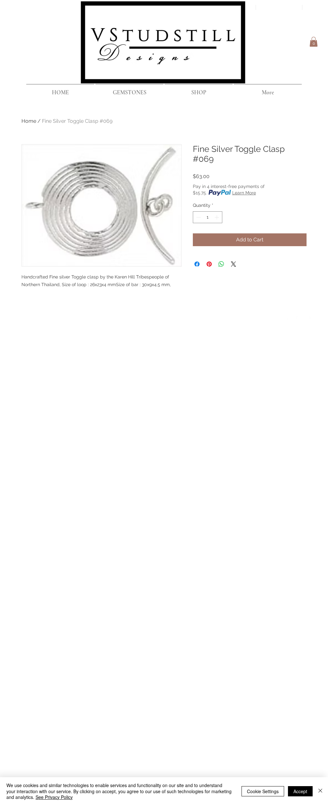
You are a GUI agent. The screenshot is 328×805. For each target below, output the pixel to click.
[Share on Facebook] (197, 264)
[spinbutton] (207, 217)
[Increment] (217, 217)
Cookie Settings (263, 791)
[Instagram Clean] (312, 317)
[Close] (320, 791)
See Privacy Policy (54, 797)
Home (28, 121)
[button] (313, 42)
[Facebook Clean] (286, 317)
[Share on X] (233, 264)
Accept (300, 791)
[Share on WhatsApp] (221, 264)
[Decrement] (198, 217)
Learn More (244, 192)
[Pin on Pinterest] (209, 264)
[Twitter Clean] (299, 317)
